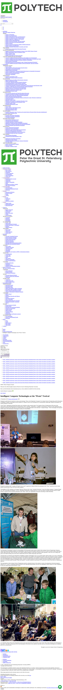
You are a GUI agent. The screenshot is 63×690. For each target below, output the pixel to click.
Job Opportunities (8, 187)
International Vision (9, 285)
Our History (7, 211)
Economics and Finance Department (12, 115)
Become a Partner (8, 193)
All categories (5, 334)
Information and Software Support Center (13, 89)
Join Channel (3, 393)
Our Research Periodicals (10, 273)
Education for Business (9, 192)
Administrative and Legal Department (12, 68)
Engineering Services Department (11, 128)
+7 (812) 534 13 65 (12, 680)
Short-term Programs (9, 240)
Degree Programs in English (10, 238)
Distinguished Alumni (9, 204)
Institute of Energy (9, 43)
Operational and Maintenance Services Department (15, 132)
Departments (5, 21)
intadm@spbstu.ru (27, 682)
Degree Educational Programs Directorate (13, 96)
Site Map (15, 651)
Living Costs (7, 176)
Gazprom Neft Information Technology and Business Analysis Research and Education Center (23, 85)
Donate (6, 194)
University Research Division (11, 275)
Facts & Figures (8, 215)
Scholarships (7, 179)
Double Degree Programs (10, 239)
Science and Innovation (7, 331)
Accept (2, 688)
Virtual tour (12, 32)
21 (6, 354)
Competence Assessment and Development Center (15, 102)
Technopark (7, 277)
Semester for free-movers (10, 308)
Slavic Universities (9, 299)
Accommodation (8, 174)
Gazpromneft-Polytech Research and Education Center (16, 84)
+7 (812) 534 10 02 (12, 682)
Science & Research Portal (9, 268)
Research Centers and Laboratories (12, 276)
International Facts (9, 286)
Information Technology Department (12, 116)
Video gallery (8, 325)
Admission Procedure (9, 247)
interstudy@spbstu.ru (27, 683)
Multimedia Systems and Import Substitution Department (16, 123)
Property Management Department (12, 127)
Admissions (7, 312)
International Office (9, 287)
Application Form (8, 248)
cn (3, 26)
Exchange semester (9, 311)
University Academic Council (11, 146)
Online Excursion (8, 231)
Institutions (5, 20)
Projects (6, 297)
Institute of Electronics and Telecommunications (14, 42)
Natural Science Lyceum (10, 54)
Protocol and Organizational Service (12, 73)
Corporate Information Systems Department (13, 122)
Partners (7, 295)
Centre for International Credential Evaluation (14, 291)
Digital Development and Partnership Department (15, 125)
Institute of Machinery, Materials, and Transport (14, 39)
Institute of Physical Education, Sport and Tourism (15, 41)
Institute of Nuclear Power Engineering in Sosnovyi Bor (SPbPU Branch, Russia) (21, 51)
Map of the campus (6, 32)
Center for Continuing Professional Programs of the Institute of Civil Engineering (21, 57)
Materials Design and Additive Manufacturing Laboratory (16, 79)
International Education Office (11, 108)
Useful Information (4, 651)
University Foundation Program (11, 236)
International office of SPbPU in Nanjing (13, 289)
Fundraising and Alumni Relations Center (13, 136)
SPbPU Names (8, 210)
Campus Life (7, 181)
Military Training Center (10, 53)
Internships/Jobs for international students (13, 242)
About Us (5, 207)
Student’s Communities (9, 259)
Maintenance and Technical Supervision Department (15, 129)
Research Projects (8, 271)
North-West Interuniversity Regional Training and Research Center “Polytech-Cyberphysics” (23, 97)
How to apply (8, 170)
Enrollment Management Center (11, 104)
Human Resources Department (11, 70)
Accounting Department (10, 117)
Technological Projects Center (11, 91)
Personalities (7, 220)
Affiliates (5, 336)
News (6, 320)
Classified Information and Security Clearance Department (16, 140)
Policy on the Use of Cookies (6, 677)
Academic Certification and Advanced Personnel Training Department (19, 86)
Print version (2, 649)
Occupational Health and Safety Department (14, 133)
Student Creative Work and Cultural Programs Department (16, 95)
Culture (4, 338)
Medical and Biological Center (11, 81)
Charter (6, 214)
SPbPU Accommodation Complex (12, 144)
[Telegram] (4, 650)
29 (7, 355)
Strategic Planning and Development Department (14, 72)
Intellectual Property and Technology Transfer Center (15, 88)
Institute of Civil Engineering (11, 35)
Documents (7, 189)
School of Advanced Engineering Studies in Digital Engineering (17, 44)
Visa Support (7, 249)
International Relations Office (11, 109)
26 (3, 355)
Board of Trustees (8, 145)
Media (4, 319)
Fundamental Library (9, 98)
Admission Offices (9, 265)
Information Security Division (11, 139)
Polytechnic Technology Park (11, 113)
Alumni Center (8, 203)
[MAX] (1, 650)
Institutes (4, 653)
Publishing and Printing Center (11, 76)
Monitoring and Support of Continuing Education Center (16, 101)
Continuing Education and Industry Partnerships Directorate (17, 94)
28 (6, 355)
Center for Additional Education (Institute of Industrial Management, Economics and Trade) (23, 58)
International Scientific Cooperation (12, 301)
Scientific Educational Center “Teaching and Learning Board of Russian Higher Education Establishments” (26, 112)
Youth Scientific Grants (9, 281)
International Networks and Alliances (12, 296)
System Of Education (7, 660)
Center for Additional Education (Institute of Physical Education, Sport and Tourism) (21, 63)
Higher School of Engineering (11, 61)
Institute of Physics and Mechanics (12, 45)
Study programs (8, 171)
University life (5, 343)
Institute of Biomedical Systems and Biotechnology (15, 36)
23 (8, 354)
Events (6, 197)
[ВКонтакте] (3, 650)
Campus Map (8, 232)
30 (8, 355)
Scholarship (7, 172)
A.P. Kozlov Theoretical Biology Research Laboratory (16, 82)
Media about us (8, 322)
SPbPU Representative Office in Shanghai (13, 288)
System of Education (9, 262)
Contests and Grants (9, 280)
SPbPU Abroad (8, 294)
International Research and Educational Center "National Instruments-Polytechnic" (21, 62)
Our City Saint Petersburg (10, 260)
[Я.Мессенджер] (8, 650)
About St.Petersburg (9, 175)
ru (3, 28)
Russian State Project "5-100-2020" (12, 225)
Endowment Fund (8, 205)
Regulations (7, 263)
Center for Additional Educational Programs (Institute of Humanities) (18, 60)
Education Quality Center (10, 99)
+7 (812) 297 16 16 (4, 680)
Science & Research (7, 267)
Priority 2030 (8, 223)
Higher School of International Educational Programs (15, 49)
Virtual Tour (7, 230)
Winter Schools (8, 310)
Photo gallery (8, 323)
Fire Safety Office (8, 141)
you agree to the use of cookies (53, 687)
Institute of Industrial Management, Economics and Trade (16, 46)
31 (1, 357)
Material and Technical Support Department (13, 77)
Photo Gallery (8, 229)
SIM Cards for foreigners (10, 185)
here (30, 675)
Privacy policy (3, 676)
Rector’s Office (8, 66)
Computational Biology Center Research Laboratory (15, 83)
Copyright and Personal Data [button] (6, 665)
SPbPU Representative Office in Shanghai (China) (15, 52)
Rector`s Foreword (9, 209)
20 (5, 354)
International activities (7, 282)
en (0, 24)
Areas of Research (9, 270)
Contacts (7, 195)
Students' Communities (9, 182)
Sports (6, 183)
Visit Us (7, 302)
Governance (7, 217)
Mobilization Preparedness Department (12, 138)
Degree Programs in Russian (10, 237)
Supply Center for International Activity (13, 107)
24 (1, 355)
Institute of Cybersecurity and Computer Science (14, 37)
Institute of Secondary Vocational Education (13, 55)
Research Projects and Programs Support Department (15, 87)
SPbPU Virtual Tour (7, 662)
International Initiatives (9, 298)
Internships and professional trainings (12, 244)
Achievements (5, 335)
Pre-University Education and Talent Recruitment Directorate (17, 93)
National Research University (11, 224)
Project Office (8, 106)
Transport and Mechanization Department (13, 130)
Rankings (7, 226)
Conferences (7, 279)
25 (2, 355)
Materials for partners (9, 201)
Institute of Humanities (9, 34)
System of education (9, 173)
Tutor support (8, 258)
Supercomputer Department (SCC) (12, 119)
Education (5, 234)
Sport (4, 342)
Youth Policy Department (10, 74)
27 (5, 355)
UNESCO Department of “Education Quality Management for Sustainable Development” (22, 71)
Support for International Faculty (11, 188)
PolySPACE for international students (12, 266)
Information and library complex (11, 184)
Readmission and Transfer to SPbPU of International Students (17, 251)
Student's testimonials (9, 241)
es (3, 29)
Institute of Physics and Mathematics (12, 40)
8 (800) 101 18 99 (11, 683)
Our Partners (7, 198)
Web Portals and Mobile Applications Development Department (17, 124)
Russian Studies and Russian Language (13, 313)
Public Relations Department (11, 135)
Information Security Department (11, 120)
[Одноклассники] (6, 650)
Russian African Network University (12, 300)
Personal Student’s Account (10, 178)
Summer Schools (8, 309)
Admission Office (6, 657)
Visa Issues (5, 661)
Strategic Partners (8, 227)
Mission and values (9, 213)
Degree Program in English (10, 305)
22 (7, 354)
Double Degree (8, 306)
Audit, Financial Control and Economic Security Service (16, 67)
